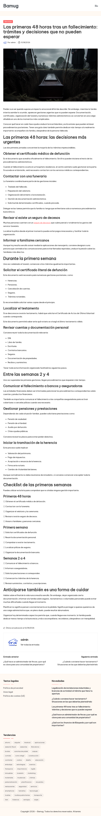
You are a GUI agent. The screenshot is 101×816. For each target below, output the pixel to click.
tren (6, 800)
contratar (8, 760)
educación (39, 760)
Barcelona (35, 747)
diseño (28, 760)
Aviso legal (8, 692)
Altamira (77, 811)
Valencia (15, 800)
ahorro (7, 742)
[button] (30, 644)
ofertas (32, 778)
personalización (11, 782)
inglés (33, 769)
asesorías (23, 747)
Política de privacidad (13, 688)
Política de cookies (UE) (14, 696)
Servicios (8, 22)
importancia (22, 769)
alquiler (17, 742)
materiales (9, 778)
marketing (32, 773)
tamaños (22, 791)
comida (8, 756)
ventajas (26, 800)
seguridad (22, 786)
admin (24, 639)
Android (27, 742)
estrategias (21, 764)
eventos (32, 764)
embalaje (8, 764)
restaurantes (9, 786)
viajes (36, 800)
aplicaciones (39, 742)
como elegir (19, 756)
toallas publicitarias (22, 795)
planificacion (26, 782)
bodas (7, 751)
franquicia (9, 769)
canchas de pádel (21, 751)
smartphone (9, 791)
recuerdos (39, 782)
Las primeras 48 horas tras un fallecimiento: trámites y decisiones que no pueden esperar (72, 708)
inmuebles (9, 773)
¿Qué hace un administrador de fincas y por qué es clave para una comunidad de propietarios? (74, 716)
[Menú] (96, 6)
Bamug (11, 5)
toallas (7, 795)
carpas (34, 751)
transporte (38, 795)
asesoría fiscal (10, 747)
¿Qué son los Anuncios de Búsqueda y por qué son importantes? (74, 724)
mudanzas (21, 778)
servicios (34, 786)
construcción (33, 756)
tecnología (34, 791)
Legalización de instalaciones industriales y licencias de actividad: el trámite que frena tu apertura (72, 691)
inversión (20, 773)
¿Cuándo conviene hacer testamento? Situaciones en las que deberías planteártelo (72, 700)
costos (19, 760)
